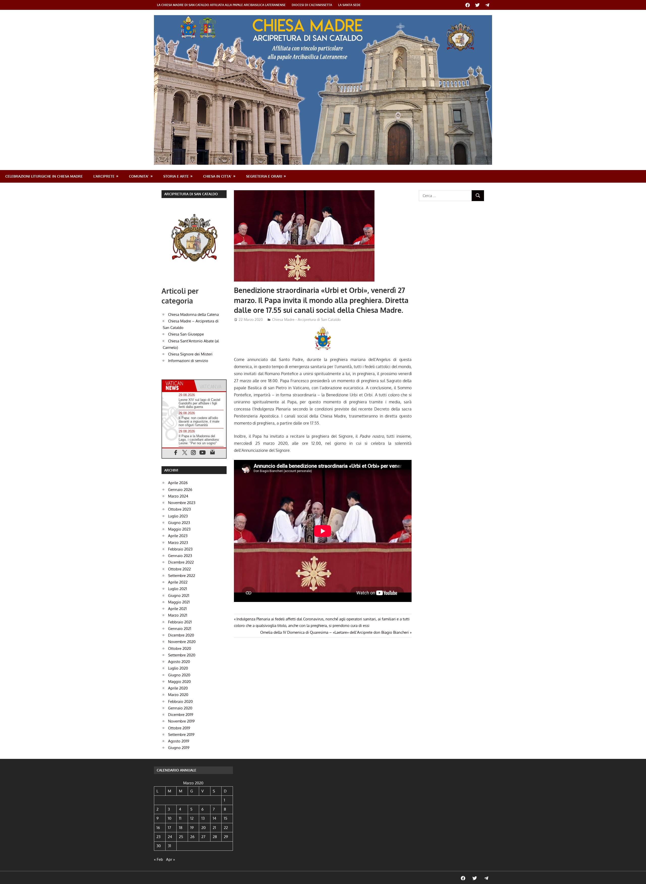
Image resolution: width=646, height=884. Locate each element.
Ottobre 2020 (179, 648)
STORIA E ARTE (176, 176)
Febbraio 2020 (180, 701)
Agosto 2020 (179, 661)
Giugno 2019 (179, 747)
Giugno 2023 (179, 522)
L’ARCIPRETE (104, 176)
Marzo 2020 (178, 694)
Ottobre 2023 (179, 509)
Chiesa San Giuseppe (186, 334)
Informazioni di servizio (188, 360)
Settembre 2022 (181, 575)
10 (169, 818)
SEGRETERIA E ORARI (264, 176)
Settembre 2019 (181, 734)
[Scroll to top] (637, 875)
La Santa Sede (349, 5)
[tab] (178, 385)
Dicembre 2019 (180, 714)
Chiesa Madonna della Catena (193, 314)
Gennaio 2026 (180, 489)
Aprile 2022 (177, 582)
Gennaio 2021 (179, 628)
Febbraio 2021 (180, 622)
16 (158, 827)
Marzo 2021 (177, 615)
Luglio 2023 (178, 516)
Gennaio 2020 (180, 708)
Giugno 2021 (178, 595)
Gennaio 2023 (180, 555)
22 (226, 827)
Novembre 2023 (181, 502)
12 (192, 818)
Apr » (170, 859)
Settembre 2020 (181, 655)
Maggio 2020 (179, 681)
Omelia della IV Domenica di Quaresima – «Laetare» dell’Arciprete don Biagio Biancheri (334, 632)
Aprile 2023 (177, 535)
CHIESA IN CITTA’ (217, 176)
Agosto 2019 (178, 741)
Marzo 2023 (178, 542)
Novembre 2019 (181, 721)
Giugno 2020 (179, 675)
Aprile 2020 (178, 688)
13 (203, 818)
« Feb (158, 859)
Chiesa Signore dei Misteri (190, 354)
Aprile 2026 (178, 482)
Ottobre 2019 (179, 728)
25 (181, 836)
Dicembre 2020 (181, 635)
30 (158, 845)
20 (203, 827)
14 (214, 818)
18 (180, 827)
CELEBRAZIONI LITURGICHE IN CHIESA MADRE (44, 176)
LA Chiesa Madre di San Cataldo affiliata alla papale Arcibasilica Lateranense (221, 5)
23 (158, 836)
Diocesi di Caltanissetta (312, 5)
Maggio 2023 (179, 529)
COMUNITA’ (139, 176)
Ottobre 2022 (179, 569)
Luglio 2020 (178, 668)
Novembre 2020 (182, 641)
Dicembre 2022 (181, 562)
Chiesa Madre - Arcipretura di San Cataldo (306, 319)
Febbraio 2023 (180, 549)
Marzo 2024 (178, 496)
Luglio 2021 (177, 588)
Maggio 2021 (179, 602)
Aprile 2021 (177, 608)
